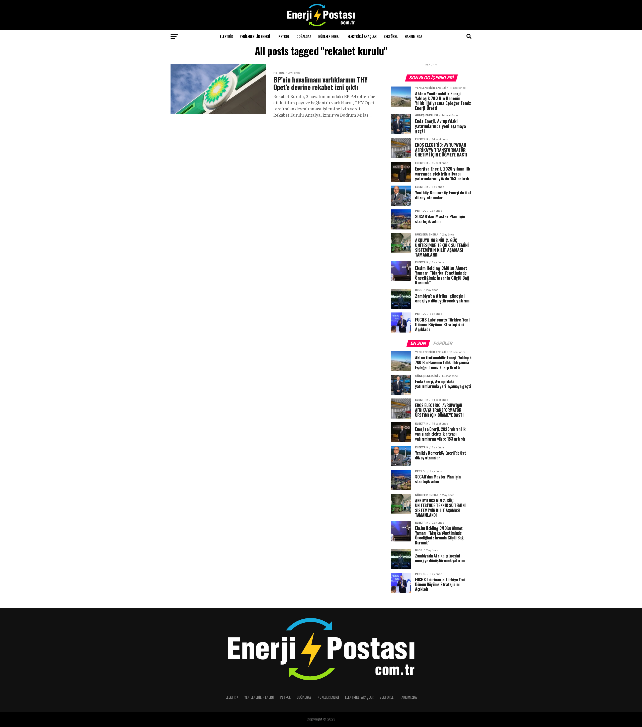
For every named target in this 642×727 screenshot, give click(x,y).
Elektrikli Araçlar (362, 36)
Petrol (283, 36)
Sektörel (391, 36)
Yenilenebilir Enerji (255, 36)
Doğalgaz (303, 36)
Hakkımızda (413, 36)
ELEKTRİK (226, 36)
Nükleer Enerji (329, 36)
